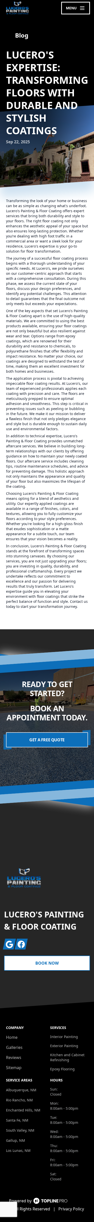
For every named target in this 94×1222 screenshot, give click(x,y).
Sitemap (14, 1067)
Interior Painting (64, 1036)
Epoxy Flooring (62, 1069)
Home (12, 1037)
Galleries (14, 1047)
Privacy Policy (71, 1209)
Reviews (13, 1057)
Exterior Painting (64, 1045)
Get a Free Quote (47, 740)
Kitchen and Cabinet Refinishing (67, 1057)
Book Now (47, 963)
